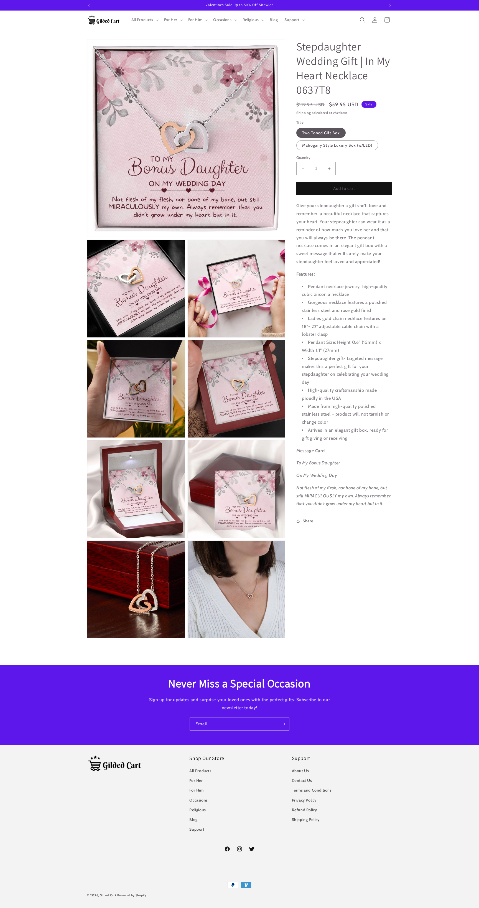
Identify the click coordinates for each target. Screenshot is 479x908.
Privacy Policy (304, 800)
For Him (196, 790)
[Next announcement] (390, 5)
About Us (300, 770)
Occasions (198, 800)
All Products (200, 770)
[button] (144, 20)
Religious (197, 809)
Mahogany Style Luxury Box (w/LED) (337, 145)
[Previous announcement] (89, 5)
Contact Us (302, 780)
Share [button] (308, 520)
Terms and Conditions (312, 790)
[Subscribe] (283, 724)
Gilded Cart (108, 895)
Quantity (303, 157)
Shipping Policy (306, 819)
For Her (196, 780)
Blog (193, 819)
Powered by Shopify (132, 895)
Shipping (303, 113)
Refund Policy (304, 809)
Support (196, 829)
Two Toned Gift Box (321, 132)
